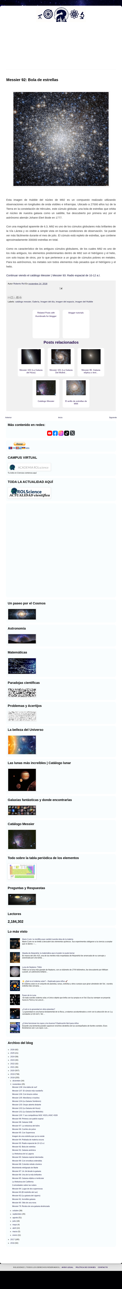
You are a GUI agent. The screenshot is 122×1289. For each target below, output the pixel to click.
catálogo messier (23, 301)
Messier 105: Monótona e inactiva (25, 1098)
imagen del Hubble (84, 301)
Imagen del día (47, 301)
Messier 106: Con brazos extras (25, 1094)
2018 (12, 1078)
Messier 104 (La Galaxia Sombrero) (26, 1101)
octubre (15, 1211)
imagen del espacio (65, 301)
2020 (12, 1071)
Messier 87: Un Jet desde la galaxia (26, 1171)
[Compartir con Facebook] (17, 297)
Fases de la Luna (29, 995)
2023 (12, 1060)
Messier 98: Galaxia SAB (22, 1122)
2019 (12, 1074)
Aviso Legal (68, 1267)
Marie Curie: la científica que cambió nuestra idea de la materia (47, 939)
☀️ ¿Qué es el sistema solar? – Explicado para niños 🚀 (45, 981)
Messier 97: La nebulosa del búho (26, 1126)
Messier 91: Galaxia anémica (24, 1150)
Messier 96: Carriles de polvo (24, 1129)
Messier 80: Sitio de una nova (24, 1203)
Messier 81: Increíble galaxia (23, 1199)
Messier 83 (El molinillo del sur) (25, 1192)
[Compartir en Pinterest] (20, 297)
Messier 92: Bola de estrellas (24, 1147)
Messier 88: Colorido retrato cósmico (27, 1164)
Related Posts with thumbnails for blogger (46, 314)
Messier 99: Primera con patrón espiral (27, 1119)
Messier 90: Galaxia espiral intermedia (27, 1157)
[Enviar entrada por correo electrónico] (61, 288)
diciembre (16, 1081)
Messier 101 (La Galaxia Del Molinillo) (27, 1112)
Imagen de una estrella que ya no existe (28, 1136)
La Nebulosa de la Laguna (23, 1154)
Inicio (60, 418)
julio (14, 1221)
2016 (12, 1243)
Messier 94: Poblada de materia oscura (28, 1140)
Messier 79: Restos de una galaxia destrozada (31, 1206)
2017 (12, 1239)
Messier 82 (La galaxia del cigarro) (26, 1196)
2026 (12, 1050)
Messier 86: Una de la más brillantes (27, 1175)
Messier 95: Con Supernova (23, 1133)
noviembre (17, 1084)
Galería (35, 301)
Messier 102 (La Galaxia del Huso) (26, 1108)
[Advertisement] (17, 550)
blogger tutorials (76, 312)
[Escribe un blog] (11, 297)
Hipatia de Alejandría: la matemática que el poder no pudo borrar (48, 953)
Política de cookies (86, 1267)
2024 (12, 1057)
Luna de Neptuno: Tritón (32, 967)
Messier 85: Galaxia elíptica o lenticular (28, 1178)
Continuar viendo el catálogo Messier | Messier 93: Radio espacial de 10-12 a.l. (53, 275)
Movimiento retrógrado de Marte (25, 1168)
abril (14, 1228)
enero (15, 1235)
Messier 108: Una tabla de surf (24, 1087)
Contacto (103, 1267)
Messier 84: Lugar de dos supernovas (27, 1189)
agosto (15, 1218)
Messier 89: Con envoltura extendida (27, 1161)
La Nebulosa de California (22, 1182)
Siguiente (113, 418)
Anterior (8, 418)
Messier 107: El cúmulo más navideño (27, 1091)
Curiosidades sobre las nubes (24, 1185)
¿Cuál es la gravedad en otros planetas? (38, 1009)
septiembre (17, 1214)
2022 (12, 1064)
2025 (12, 1053)
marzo (15, 1232)
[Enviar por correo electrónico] (9, 297)
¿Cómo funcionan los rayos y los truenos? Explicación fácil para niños (50, 1023)
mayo (14, 1225)
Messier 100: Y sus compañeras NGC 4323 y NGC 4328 (35, 1115)
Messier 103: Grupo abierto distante (26, 1105)
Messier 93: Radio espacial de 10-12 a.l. (28, 1143)
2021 (12, 1067)
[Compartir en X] (14, 297)
